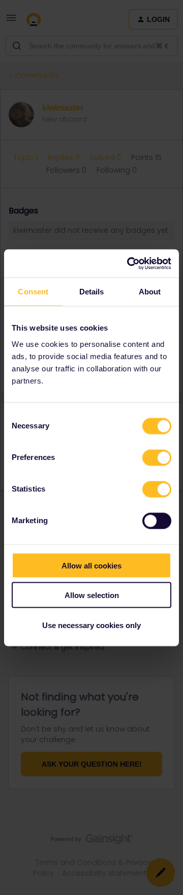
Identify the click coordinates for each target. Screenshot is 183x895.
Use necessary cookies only (91, 624)
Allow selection (92, 595)
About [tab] (150, 291)
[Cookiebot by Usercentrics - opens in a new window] (129, 263)
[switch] (156, 457)
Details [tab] (91, 291)
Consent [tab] (33, 291)
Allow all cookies (91, 565)
